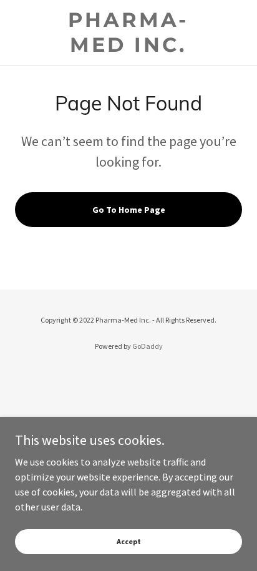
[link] (128, 32)
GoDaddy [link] (147, 346)
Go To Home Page (128, 209)
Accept (129, 541)
